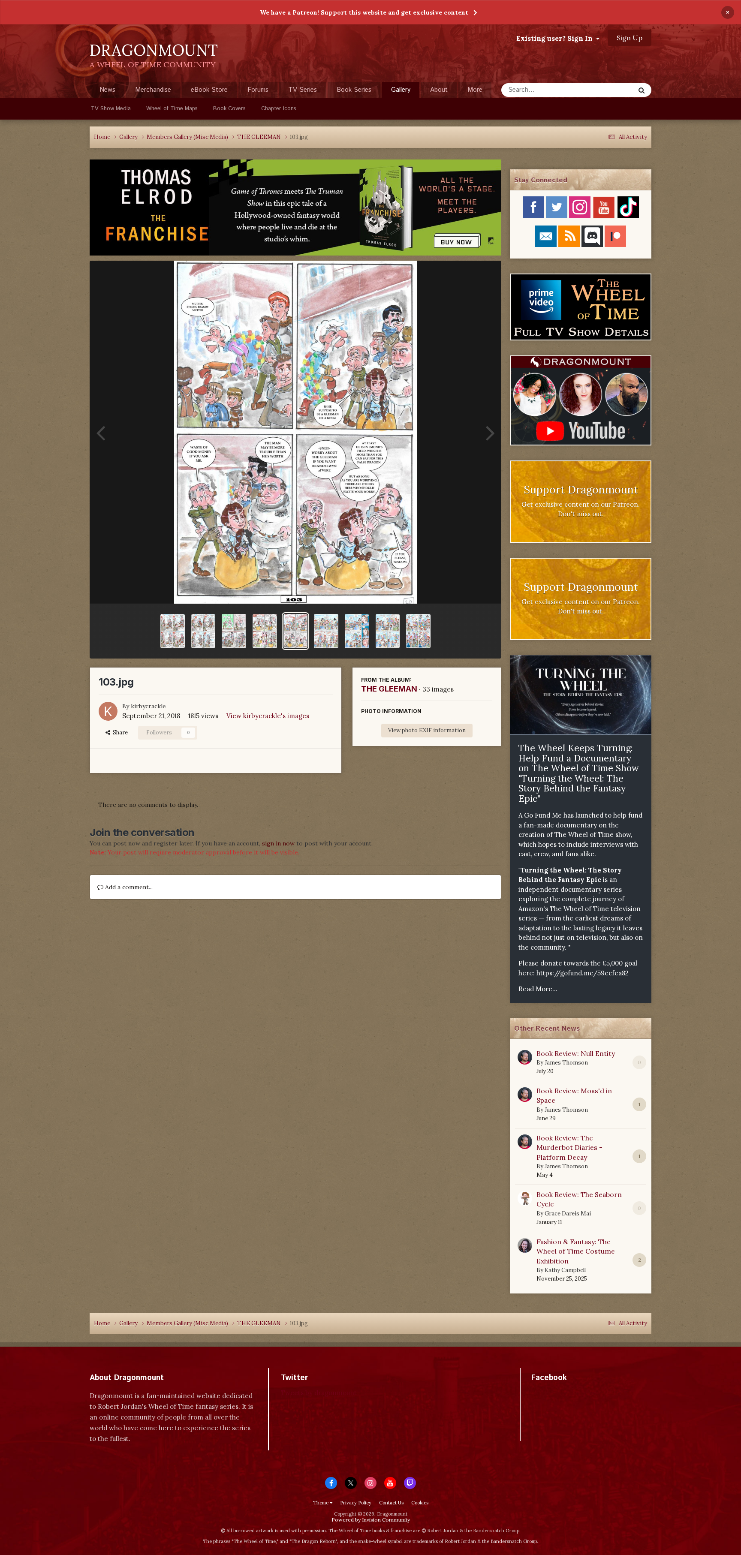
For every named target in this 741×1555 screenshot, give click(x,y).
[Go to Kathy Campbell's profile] (525, 1245)
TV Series (302, 89)
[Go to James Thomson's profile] (525, 1057)
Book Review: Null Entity (575, 1053)
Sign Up (629, 37)
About (439, 89)
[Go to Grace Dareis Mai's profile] (525, 1198)
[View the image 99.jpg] (418, 631)
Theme (321, 1503)
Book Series (354, 89)
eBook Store (209, 89)
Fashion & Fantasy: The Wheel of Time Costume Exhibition (575, 1251)
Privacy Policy (355, 1503)
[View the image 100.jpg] (388, 631)
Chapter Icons (278, 109)
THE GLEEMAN (389, 688)
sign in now (278, 843)
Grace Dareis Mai (568, 1213)
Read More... (537, 989)
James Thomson (566, 1062)
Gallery (400, 89)
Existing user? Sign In (556, 38)
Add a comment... (128, 887)
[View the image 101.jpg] (357, 631)
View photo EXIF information (427, 730)
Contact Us (391, 1503)
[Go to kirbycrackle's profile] (108, 711)
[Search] (641, 90)
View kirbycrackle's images (267, 716)
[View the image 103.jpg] (295, 631)
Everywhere (607, 89)
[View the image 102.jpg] (326, 631)
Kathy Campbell (565, 1270)
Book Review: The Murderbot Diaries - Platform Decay (569, 1147)
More (474, 89)
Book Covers (229, 109)
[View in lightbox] (295, 432)
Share (119, 732)
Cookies (419, 1503)
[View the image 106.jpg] (203, 631)
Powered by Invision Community (370, 1519)
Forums (257, 89)
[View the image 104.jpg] (265, 631)
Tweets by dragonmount (319, 1393)
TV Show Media (111, 109)
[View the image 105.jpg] (234, 631)
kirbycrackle (148, 706)
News (107, 89)
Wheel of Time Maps (172, 109)
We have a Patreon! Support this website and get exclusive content (364, 12)
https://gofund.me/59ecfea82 (582, 973)
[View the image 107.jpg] (172, 631)
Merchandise (153, 89)
